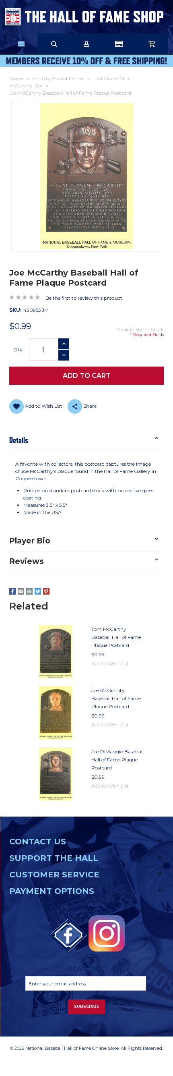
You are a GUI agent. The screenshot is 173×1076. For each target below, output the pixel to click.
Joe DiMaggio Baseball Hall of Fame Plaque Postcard (117, 759)
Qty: (18, 349)
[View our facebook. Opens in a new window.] (68, 935)
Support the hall (53, 858)
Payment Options (51, 891)
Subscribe (86, 1006)
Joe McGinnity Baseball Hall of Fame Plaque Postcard (116, 698)
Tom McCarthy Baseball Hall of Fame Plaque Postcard (116, 637)
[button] (86, 440)
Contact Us (37, 841)
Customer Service (54, 874)
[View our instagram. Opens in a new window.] (107, 933)
